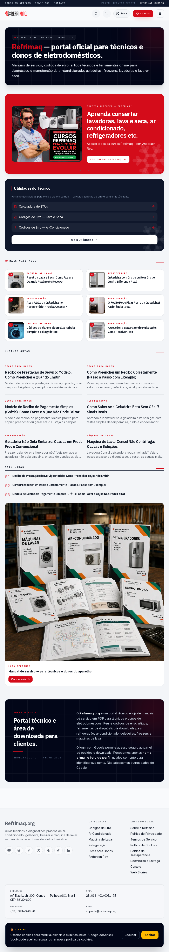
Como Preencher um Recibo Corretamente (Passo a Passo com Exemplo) (122, 375)
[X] (39, 850)
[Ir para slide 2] (84, 170)
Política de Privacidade (146, 833)
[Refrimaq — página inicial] (16, 13)
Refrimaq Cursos (152, 3)
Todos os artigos (18, 3)
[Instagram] (19, 850)
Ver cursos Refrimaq (106, 159)
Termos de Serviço (143, 839)
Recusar (130, 935)
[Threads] (49, 850)
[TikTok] (58, 850)
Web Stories (138, 872)
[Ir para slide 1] (80, 170)
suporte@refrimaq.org (101, 911)
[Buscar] (96, 13)
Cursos (145, 13)
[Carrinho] (107, 13)
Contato (59, 3)
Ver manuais (18, 679)
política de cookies (79, 939)
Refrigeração (97, 400)
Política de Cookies (143, 845)
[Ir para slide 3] (88, 170)
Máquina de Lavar (100, 435)
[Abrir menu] (160, 13)
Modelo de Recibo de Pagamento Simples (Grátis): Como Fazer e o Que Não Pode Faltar (42, 409)
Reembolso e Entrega (145, 861)
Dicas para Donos (18, 366)
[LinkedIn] (68, 850)
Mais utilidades (82, 239)
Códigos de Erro (100, 828)
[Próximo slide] (158, 133)
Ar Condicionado (100, 833)
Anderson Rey (98, 856)
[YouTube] (9, 850)
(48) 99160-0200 (22, 911)
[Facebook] (29, 850)
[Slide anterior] (10, 133)
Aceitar (150, 935)
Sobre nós (42, 3)
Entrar (124, 13)
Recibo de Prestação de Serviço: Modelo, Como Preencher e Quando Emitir (38, 375)
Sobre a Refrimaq (142, 828)
